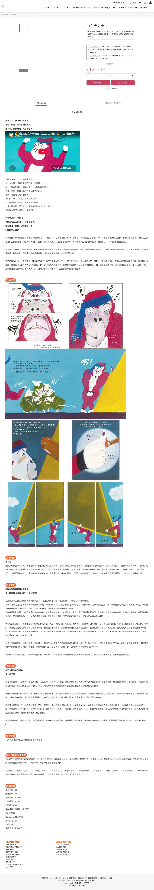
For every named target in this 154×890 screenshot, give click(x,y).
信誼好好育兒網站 (62, 844)
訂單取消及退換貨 (12, 854)
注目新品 (13, 14)
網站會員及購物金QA (14, 847)
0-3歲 (47, 7)
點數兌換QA (10, 849)
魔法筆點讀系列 (79, 7)
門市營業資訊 (11, 844)
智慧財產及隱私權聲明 (14, 864)
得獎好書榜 (92, 7)
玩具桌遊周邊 (118, 7)
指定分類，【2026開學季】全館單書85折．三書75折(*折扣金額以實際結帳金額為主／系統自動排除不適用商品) (110, 49)
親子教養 (105, 7)
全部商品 (5, 14)
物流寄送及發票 (12, 852)
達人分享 (144, 7)
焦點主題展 (133, 7)
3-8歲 (56, 7)
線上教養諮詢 (61, 847)
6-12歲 (65, 7)
